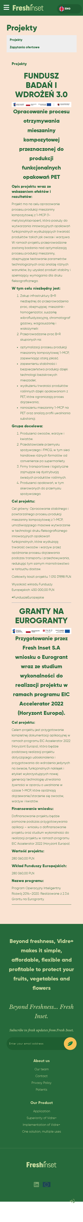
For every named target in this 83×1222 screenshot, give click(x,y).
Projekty (16, 40)
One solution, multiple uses (41, 1131)
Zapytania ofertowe (25, 47)
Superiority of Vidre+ (42, 1118)
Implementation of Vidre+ (41, 1124)
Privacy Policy (41, 1083)
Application (41, 1111)
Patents (41, 1089)
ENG (67, 8)
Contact (41, 1076)
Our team (41, 1069)
